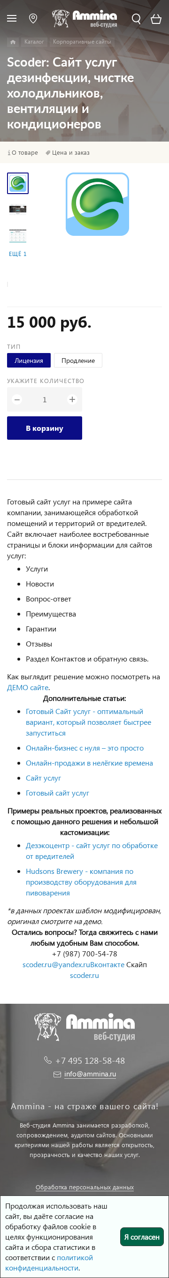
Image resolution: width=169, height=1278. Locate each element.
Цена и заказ (71, 152)
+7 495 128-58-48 (90, 1060)
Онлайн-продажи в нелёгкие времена (89, 762)
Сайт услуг (43, 777)
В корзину (44, 428)
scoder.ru (84, 975)
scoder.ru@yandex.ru (56, 964)
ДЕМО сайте (27, 687)
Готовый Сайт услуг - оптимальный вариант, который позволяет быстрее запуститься (88, 721)
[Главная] (13, 42)
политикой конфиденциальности (49, 1262)
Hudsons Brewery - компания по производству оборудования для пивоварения (81, 881)
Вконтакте (107, 964)
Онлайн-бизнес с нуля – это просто (85, 747)
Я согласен (142, 1236)
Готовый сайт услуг (57, 792)
